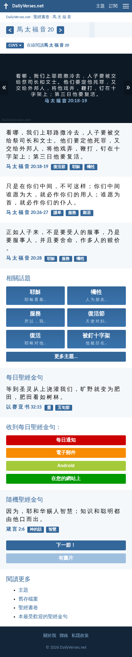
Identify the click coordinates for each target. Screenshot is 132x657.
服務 (72, 213)
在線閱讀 (48, 45)
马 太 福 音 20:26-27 (27, 212)
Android (66, 465)
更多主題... (66, 356)
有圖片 (66, 558)
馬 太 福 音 (61, 17)
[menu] (126, 8)
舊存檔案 (28, 599)
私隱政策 (80, 636)
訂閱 (113, 6)
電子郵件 (66, 452)
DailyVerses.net (18, 17)
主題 (100, 6)
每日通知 (66, 440)
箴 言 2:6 (15, 529)
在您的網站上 (66, 478)
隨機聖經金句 (24, 500)
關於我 (49, 636)
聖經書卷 (41, 17)
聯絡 (64, 636)
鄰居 (87, 213)
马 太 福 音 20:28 (24, 258)
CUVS (13, 45)
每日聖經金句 (24, 378)
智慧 (52, 530)
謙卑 (57, 213)
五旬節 (64, 408)
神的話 (36, 530)
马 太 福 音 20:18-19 (27, 166)
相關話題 (18, 279)
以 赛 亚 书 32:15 (24, 407)
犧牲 (91, 167)
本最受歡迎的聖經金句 (43, 616)
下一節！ (66, 545)
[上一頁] (10, 30)
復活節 (59, 167)
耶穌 (76, 167)
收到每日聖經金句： (33, 428)
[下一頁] (60, 30)
